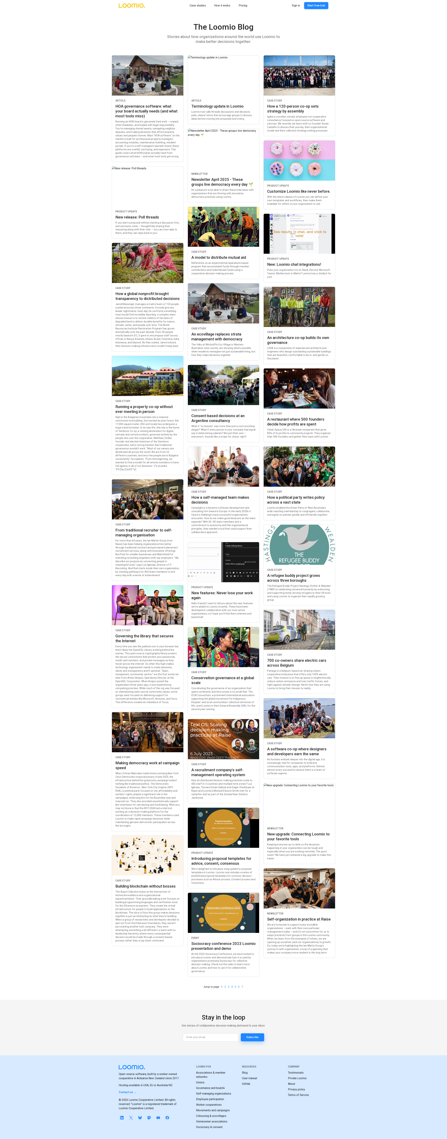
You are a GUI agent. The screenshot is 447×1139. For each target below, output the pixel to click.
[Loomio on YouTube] (158, 1118)
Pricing (243, 5)
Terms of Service (298, 1095)
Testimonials (296, 1072)
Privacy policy (296, 1089)
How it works (222, 5)
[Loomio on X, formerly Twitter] (131, 1118)
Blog (245, 1072)
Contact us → (128, 1092)
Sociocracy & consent (209, 1127)
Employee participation (210, 1099)
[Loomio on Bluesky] (140, 1118)
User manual (249, 1078)
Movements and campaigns (213, 1110)
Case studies (198, 5)
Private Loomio (297, 1078)
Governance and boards (210, 1088)
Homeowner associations (211, 1121)
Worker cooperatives (209, 1104)
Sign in (296, 5)
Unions (200, 1082)
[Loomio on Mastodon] (149, 1118)
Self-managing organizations (213, 1093)
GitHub (246, 1083)
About (291, 1083)
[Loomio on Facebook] (167, 1118)
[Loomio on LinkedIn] (122, 1118)
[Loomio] (132, 5)
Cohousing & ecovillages (211, 1116)
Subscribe (252, 1037)
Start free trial (316, 5)
